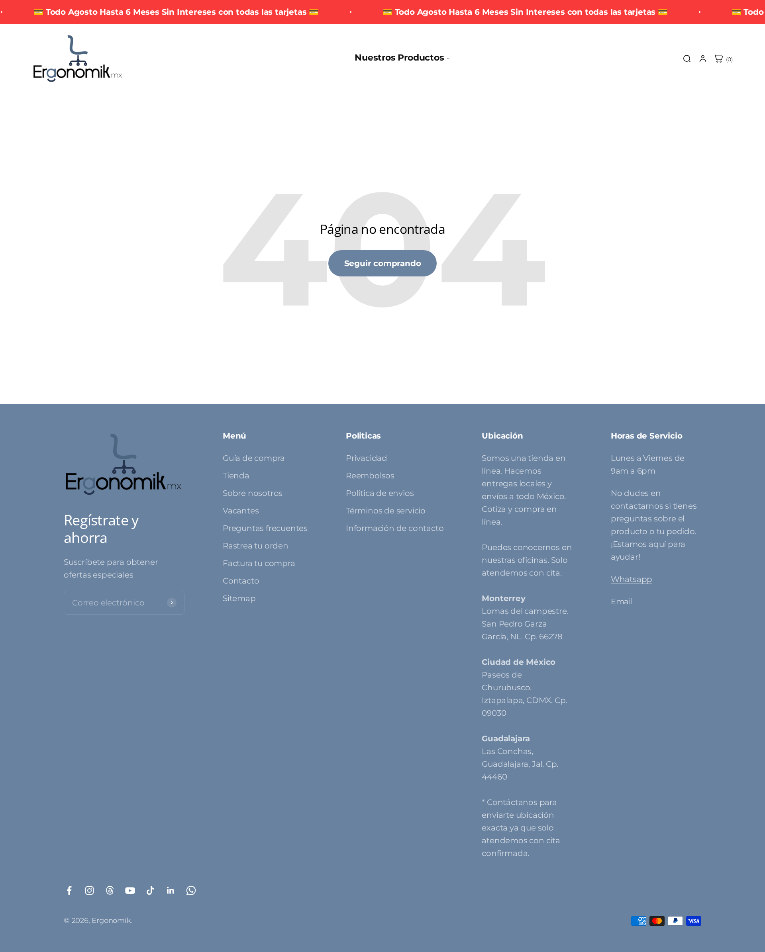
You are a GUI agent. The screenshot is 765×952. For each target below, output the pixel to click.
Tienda (236, 475)
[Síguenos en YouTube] (130, 890)
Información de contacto (394, 528)
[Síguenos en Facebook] (69, 890)
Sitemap (239, 598)
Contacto (241, 581)
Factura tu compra (259, 563)
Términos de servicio (386, 510)
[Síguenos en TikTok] (150, 890)
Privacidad (366, 458)
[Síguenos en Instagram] (89, 890)
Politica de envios (380, 493)
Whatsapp (631, 579)
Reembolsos (370, 475)
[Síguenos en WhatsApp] (191, 890)
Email (622, 601)
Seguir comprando (382, 263)
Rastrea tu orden (255, 545)
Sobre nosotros (252, 493)
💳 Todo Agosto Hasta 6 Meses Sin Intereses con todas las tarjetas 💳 (176, 12)
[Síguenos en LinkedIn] (170, 890)
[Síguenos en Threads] (109, 890)
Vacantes (241, 510)
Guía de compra (254, 458)
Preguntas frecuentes (265, 528)
